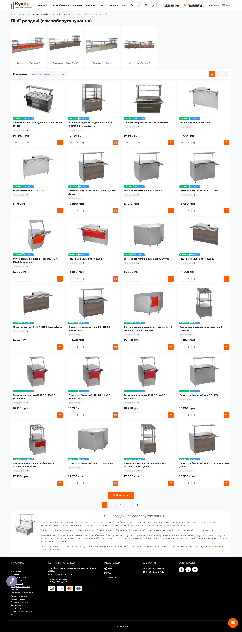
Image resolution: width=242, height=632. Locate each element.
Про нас (14, 590)
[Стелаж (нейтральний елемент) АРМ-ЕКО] (149, 99)
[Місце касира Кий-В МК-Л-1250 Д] (204, 235)
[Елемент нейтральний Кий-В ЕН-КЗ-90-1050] (93, 440)
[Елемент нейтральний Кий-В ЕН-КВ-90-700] (149, 235)
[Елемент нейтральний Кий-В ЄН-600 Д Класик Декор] (93, 167)
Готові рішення (17, 571)
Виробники (16, 608)
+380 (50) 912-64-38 (152, 568)
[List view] (219, 74)
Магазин (77, 5)
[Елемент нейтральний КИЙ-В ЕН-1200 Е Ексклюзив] (93, 371)
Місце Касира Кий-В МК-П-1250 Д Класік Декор (37, 327)
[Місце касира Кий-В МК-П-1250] (38, 167)
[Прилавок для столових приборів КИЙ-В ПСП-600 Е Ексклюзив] (38, 440)
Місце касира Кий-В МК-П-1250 (29, 190)
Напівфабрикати (60, 5)
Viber (109, 573)
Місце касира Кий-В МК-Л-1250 (195, 122)
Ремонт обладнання (19, 596)
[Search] (132, 5)
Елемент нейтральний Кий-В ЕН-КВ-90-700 (146, 259)
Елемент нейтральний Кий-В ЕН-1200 (199, 395)
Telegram (111, 568)
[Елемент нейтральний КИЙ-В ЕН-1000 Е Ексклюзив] (38, 371)
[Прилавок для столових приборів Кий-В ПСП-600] (204, 303)
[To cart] (60, 142)
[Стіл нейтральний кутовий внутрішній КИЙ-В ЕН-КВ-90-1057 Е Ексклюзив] (149, 303)
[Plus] (28, 142)
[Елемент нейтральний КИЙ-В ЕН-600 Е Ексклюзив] (149, 371)
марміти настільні (49, 549)
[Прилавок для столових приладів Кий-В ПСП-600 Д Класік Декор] (149, 440)
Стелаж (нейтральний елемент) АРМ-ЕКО (146, 122)
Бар (102, 5)
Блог (13, 568)
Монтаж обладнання (20, 577)
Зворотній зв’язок (18, 599)
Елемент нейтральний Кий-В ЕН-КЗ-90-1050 (91, 463)
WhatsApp (111, 577)
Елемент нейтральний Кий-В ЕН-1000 (143, 190)
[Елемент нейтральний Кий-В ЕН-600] (204, 167)
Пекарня (113, 5)
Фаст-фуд (91, 5)
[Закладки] (146, 5)
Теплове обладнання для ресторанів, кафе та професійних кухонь (44, 14)
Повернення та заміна (20, 587)
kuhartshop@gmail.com (60, 574)
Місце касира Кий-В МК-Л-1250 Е (85, 259)
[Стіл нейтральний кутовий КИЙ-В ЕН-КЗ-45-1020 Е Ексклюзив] (38, 235)
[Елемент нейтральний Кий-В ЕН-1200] (204, 371)
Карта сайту (16, 605)
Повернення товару (19, 602)
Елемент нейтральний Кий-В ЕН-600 (198, 190)
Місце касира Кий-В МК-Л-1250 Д (196, 259)
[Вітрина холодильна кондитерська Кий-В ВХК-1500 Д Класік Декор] (93, 99)
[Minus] (16, 142)
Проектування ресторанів (22, 593)
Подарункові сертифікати (22, 611)
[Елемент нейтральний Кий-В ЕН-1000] (149, 167)
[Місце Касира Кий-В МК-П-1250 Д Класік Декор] (38, 303)
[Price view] (226, 74)
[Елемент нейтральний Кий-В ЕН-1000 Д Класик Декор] (93, 303)
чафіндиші (213, 546)
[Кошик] (152, 5)
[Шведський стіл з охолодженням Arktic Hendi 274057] (38, 99)
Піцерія (126, 5)
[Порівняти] (139, 5)
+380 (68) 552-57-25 (152, 571)
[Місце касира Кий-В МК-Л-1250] (204, 99)
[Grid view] (212, 74)
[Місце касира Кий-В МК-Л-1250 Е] (93, 235)
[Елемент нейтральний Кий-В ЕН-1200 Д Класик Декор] (204, 440)
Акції (13, 614)
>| (137, 505)
